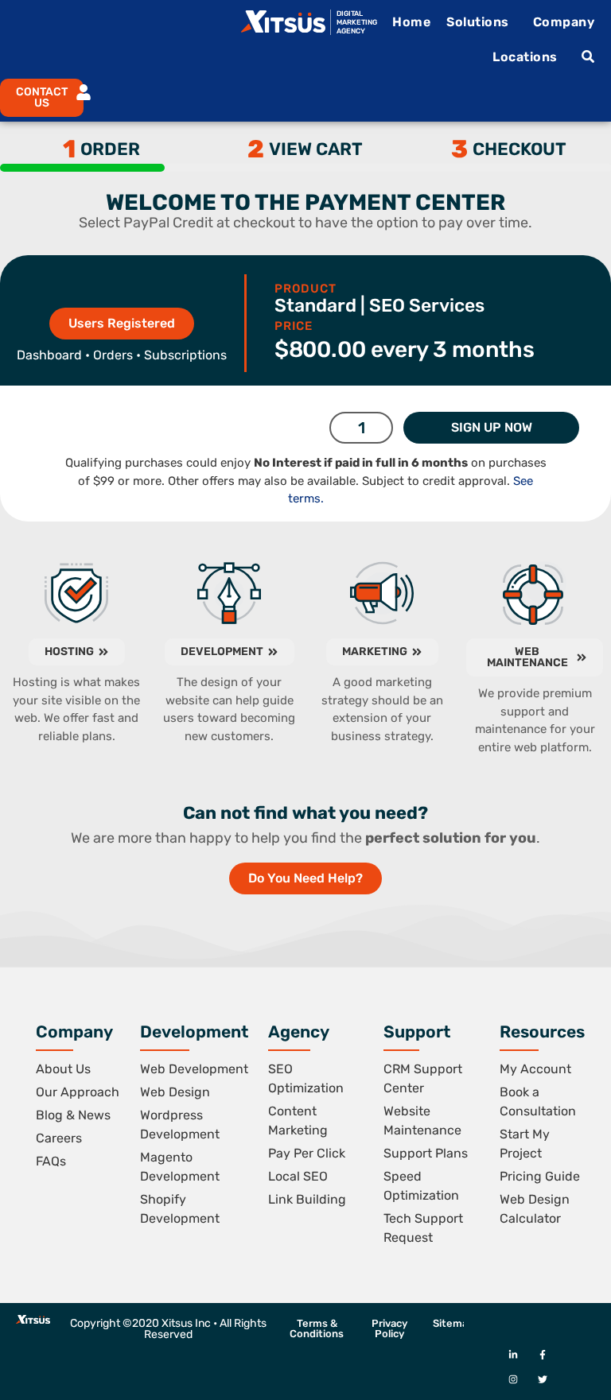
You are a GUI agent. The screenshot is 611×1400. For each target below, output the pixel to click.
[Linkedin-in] (512, 1355)
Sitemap (453, 1323)
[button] (35, 98)
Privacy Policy (389, 1328)
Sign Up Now (491, 427)
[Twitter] (542, 1379)
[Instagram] (512, 1379)
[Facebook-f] (542, 1355)
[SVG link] (283, 21)
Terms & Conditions (317, 1328)
